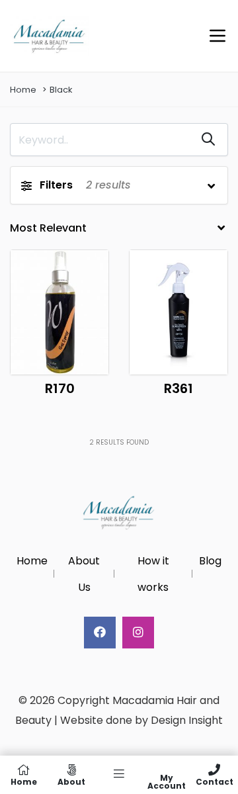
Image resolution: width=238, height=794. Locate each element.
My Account (166, 781)
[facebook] (100, 632)
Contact (214, 781)
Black (61, 89)
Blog (210, 560)
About (71, 781)
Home (23, 89)
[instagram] (138, 632)
